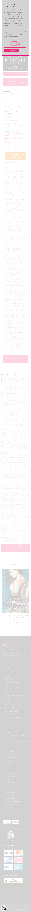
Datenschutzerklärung (11, 36)
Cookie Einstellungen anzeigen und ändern (15, 44)
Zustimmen (11, 50)
